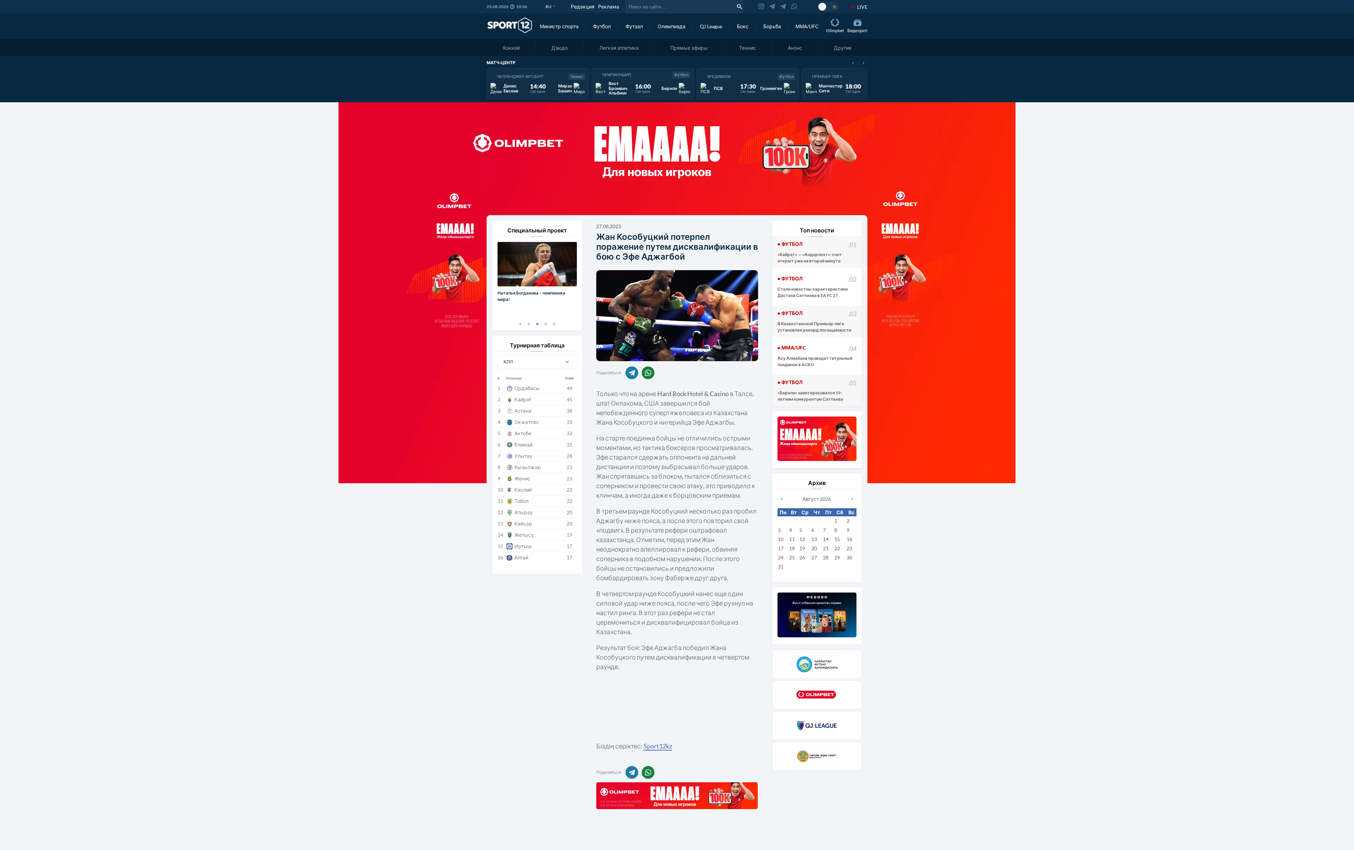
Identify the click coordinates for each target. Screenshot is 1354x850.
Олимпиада (671, 26)
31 (780, 567)
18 (792, 548)
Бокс (743, 26)
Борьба (772, 26)
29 (837, 557)
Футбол (602, 26)
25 (792, 557)
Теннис (747, 48)
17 (780, 548)
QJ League (711, 26)
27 (814, 557)
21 (826, 548)
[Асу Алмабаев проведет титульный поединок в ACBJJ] (817, 355)
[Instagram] (761, 6)
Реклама (608, 7)
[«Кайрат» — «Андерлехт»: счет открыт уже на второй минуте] (817, 252)
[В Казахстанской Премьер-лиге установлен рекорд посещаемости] (817, 321)
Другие (843, 48)
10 (780, 539)
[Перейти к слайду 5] (554, 324)
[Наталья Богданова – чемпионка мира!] (537, 279)
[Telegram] (772, 6)
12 (802, 539)
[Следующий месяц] (852, 498)
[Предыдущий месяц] (781, 498)
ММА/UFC (807, 26)
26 (802, 557)
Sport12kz (658, 746)
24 (780, 557)
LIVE (862, 7)
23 (849, 548)
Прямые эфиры (689, 48)
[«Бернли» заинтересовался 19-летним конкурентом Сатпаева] (817, 390)
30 (849, 557)
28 (826, 557)
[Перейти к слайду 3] (537, 324)
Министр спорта (559, 26)
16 (849, 539)
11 (792, 539)
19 (802, 548)
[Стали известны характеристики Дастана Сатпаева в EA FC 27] (817, 286)
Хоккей (511, 48)
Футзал (634, 26)
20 (814, 548)
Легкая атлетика (619, 48)
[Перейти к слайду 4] (545, 324)
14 (826, 539)
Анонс (795, 48)
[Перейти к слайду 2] (528, 324)
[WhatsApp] (794, 6)
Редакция (582, 7)
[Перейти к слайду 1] (520, 324)
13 (814, 539)
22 (837, 548)
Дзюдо (559, 48)
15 (837, 539)
